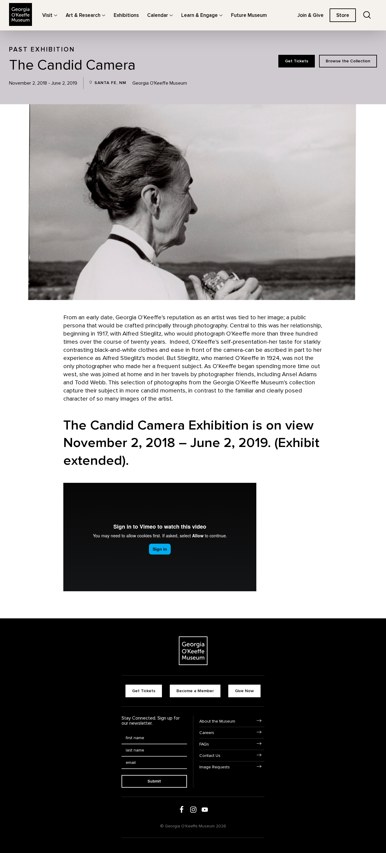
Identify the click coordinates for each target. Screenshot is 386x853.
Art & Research (83, 15)
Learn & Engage (199, 15)
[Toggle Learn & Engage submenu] (221, 15)
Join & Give (310, 15)
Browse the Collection (348, 61)
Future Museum (249, 15)
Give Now (244, 690)
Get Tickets (296, 61)
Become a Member (195, 690)
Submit (154, 781)
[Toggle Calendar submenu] (171, 15)
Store (342, 15)
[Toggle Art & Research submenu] (103, 15)
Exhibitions (126, 15)
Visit (47, 15)
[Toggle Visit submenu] (55, 15)
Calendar (157, 15)
